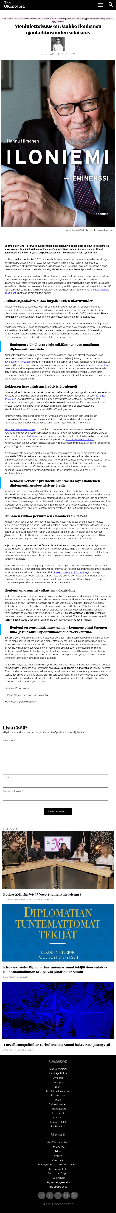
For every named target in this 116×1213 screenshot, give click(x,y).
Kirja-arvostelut (58, 1122)
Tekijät (58, 1151)
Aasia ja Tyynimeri (58, 1069)
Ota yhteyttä (58, 1147)
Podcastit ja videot (58, 1104)
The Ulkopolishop (58, 1187)
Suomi (58, 1087)
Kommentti (9, 740)
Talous (58, 1100)
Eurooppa (58, 1082)
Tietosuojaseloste (58, 1169)
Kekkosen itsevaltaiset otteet (20, 429)
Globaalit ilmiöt (58, 1095)
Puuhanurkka (58, 1126)
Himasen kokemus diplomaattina (70, 572)
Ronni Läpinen (50, 54)
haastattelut (100, 290)
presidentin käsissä (28, 436)
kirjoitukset (10, 293)
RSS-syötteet (58, 1178)
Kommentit (58, 1113)
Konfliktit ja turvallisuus (58, 1091)
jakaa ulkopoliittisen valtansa (79, 439)
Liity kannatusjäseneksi (58, 1182)
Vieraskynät (58, 1160)
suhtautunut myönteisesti (18, 362)
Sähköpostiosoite (13, 791)
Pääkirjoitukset (58, 1109)
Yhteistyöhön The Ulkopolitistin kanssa (58, 1164)
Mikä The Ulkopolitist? (58, 1142)
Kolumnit (58, 1117)
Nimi (6, 778)
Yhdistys (58, 1156)
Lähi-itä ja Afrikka (58, 1073)
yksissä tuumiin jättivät (97, 365)
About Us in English (58, 1173)
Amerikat (58, 1078)
